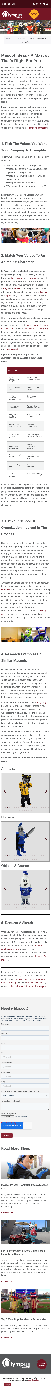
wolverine (33, 278)
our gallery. (42, 702)
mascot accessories (35, 982)
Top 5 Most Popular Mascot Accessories (23, 1319)
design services (23, 979)
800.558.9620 (8, 4)
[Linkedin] (44, 4)
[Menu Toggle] (44, 14)
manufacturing (39, 979)
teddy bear (43, 292)
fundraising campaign (37, 128)
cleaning (12, 982)
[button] (5, 791)
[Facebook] (33, 4)
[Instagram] (37, 4)
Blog (15, 38)
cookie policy (33, 1380)
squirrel (8, 295)
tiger (13, 278)
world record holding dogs (37, 328)
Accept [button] (7, 1385)
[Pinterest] (40, 4)
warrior (19, 278)
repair (4, 982)
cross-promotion (12, 349)
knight (6, 288)
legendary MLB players (37, 325)
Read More (7, 1212)
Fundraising (6, 589)
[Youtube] (47, 4)
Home (7, 38)
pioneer (17, 288)
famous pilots (7, 328)
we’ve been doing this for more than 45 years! (26, 986)
